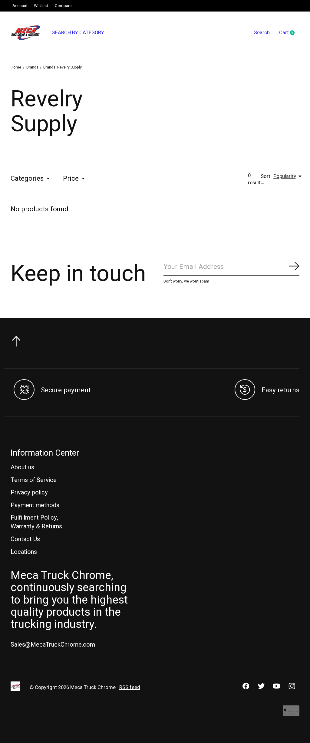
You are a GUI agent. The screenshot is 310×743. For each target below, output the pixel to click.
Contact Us (25, 539)
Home (16, 67)
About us (22, 467)
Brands (32, 67)
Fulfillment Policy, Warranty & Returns (36, 522)
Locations (24, 551)
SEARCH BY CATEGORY (78, 32)
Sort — (265, 180)
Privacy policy (29, 492)
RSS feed (129, 687)
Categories (27, 178)
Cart (289, 33)
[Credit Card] (291, 713)
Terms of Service (34, 480)
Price (71, 178)
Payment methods (35, 505)
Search (262, 32)
